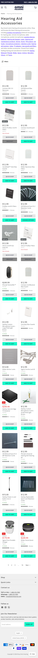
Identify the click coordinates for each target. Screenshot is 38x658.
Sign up (29, 624)
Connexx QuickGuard (27, 128)
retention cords (26, 44)
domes (18, 41)
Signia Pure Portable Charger (8, 541)
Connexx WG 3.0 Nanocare (7, 89)
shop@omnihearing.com (13, 596)
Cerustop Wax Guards (28, 324)
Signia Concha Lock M (28, 369)
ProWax (4, 208)
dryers (23, 41)
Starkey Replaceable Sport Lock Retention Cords (27, 498)
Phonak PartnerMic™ (9, 285)
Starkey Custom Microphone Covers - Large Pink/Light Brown (9, 327)
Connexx (4, 92)
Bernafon (31, 53)
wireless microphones (14, 32)
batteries (3, 39)
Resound (23, 92)
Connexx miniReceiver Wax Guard (28, 286)
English (18, 633)
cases (22, 39)
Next (27, 565)
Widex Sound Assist (27, 540)
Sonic (10, 55)
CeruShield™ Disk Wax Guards (9, 168)
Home (3, 13)
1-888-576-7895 (15, 592)
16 (22, 565)
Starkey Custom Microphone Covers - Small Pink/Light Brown (27, 411)
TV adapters (17, 46)
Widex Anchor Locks (8, 369)
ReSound (4, 53)
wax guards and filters (29, 46)
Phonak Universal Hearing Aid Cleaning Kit (27, 455)
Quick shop (10, 98)
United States (18, 638)
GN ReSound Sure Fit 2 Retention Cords (28, 207)
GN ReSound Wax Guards (26, 89)
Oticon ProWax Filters (28, 246)
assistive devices (29, 37)
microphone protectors (13, 44)
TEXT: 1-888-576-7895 (30, 2)
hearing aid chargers (13, 39)
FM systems (29, 41)
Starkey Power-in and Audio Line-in (9, 498)
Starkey (32, 51)
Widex (15, 53)
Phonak (9, 53)
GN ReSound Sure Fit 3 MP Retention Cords (9, 455)
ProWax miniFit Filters (9, 206)
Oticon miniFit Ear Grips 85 (8, 246)
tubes (11, 46)
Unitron (24, 53)
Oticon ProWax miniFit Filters (9, 128)
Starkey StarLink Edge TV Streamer (9, 410)
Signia (19, 53)
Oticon (4, 131)
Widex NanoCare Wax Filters (28, 168)
